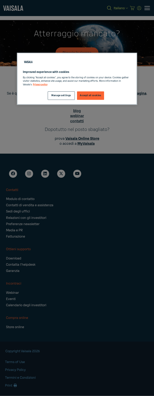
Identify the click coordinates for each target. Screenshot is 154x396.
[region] (77, 79)
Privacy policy (40, 84)
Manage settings (61, 95)
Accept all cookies (90, 95)
